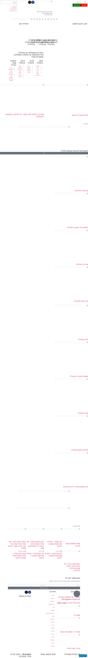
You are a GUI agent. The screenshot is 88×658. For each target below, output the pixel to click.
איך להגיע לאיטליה (81, 301)
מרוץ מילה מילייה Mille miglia (68, 603)
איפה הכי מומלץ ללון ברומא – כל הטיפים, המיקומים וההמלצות (25, 115)
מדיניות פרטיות (83, 655)
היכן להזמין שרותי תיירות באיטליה (75, 487)
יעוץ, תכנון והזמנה (79, 23)
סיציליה (52, 631)
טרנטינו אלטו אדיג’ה (50, 613)
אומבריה (77, 615)
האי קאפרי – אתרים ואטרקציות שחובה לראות (54, 544)
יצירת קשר (78, 2)
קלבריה (52, 643)
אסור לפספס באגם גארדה (73, 544)
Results (14, 7)
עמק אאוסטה (51, 604)
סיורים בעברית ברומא (80, 115)
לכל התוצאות (13, 10)
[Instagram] (29, 2)
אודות (85, 2)
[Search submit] (15, 4)
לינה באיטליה (83, 339)
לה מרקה (52, 619)
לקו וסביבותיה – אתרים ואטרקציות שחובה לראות (53, 555)
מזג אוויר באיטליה (81, 191)
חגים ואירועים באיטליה (79, 450)
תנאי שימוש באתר (48, 654)
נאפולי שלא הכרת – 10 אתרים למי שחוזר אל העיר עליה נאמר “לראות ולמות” (17, 545)
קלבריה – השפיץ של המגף (70, 632)
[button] (25, 48)
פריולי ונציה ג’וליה (73, 648)
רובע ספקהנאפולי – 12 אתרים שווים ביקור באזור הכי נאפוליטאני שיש (35, 545)
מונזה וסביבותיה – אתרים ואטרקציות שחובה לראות (19, 555)
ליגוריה (52, 625)
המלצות (84, 5)
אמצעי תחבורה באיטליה (79, 376)
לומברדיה (52, 622)
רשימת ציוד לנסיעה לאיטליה (77, 227)
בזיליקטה (52, 601)
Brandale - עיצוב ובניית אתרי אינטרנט (20, 655)
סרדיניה (52, 634)
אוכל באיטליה (83, 413)
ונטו (53, 607)
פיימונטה (52, 640)
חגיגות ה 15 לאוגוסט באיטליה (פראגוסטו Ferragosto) (69, 598)
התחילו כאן (24, 23)
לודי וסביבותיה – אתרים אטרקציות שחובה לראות (35, 555)
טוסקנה (52, 610)
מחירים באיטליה (82, 264)
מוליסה (52, 628)
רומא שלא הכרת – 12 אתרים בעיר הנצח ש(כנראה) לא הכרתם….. (72, 567)
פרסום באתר (77, 5)
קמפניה (52, 646)
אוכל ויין (39, 41)
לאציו (53, 616)
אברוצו (52, 595)
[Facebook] (33, 2)
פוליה (53, 637)
